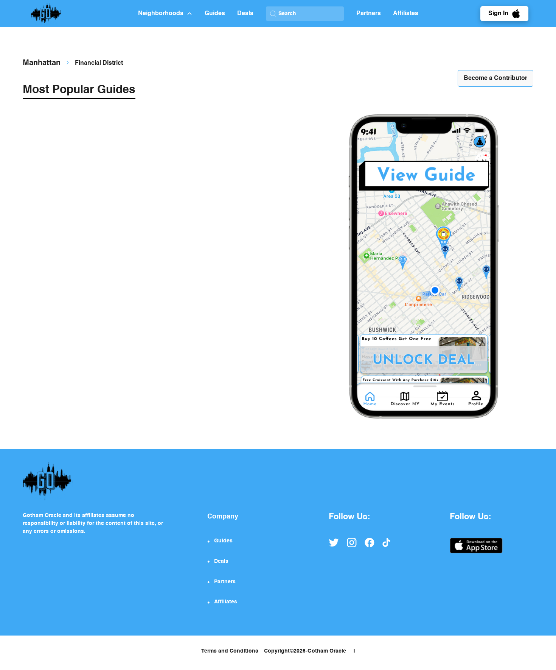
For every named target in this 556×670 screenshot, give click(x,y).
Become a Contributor (495, 78)
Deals (245, 14)
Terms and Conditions (229, 651)
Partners (368, 14)
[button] (165, 13)
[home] (80, 13)
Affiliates (405, 14)
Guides (215, 14)
